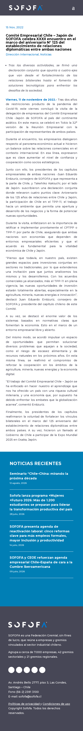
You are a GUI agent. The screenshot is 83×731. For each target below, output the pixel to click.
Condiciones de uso (56, 704)
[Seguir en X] (11, 670)
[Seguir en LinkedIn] (19, 670)
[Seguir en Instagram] (27, 670)
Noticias (46, 54)
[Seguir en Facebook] (42, 670)
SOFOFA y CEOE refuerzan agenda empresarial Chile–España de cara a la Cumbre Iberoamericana (41, 562)
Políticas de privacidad (24, 704)
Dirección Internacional (22, 54)
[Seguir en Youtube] (34, 670)
